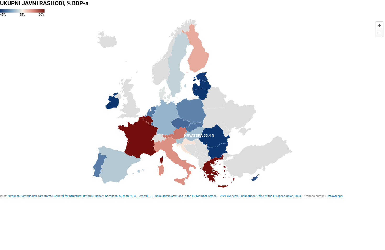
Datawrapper (335, 196)
